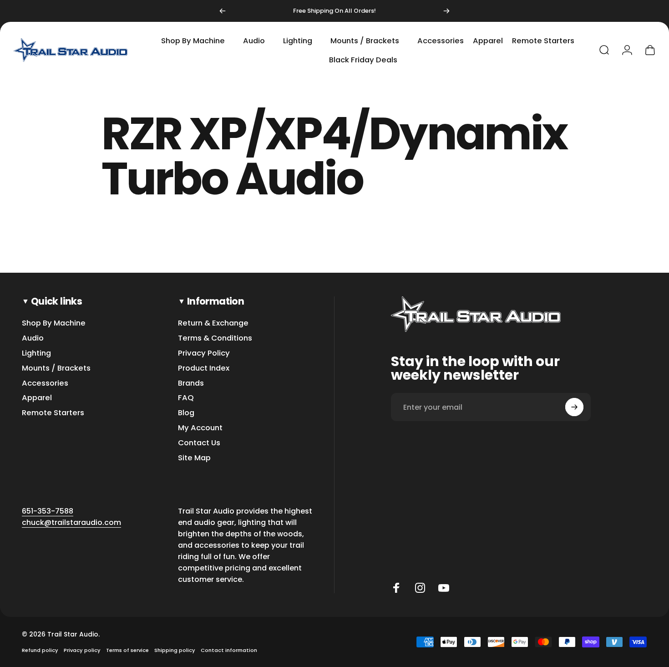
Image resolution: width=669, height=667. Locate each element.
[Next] (446, 11)
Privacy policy (82, 650)
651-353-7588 (47, 511)
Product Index (203, 368)
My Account (200, 428)
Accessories (45, 383)
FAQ (186, 398)
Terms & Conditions (215, 338)
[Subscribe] (574, 407)
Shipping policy (174, 650)
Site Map (194, 458)
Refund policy (40, 650)
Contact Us (199, 443)
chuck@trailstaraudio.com (71, 522)
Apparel (37, 398)
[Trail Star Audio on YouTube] (443, 587)
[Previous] (223, 11)
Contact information (229, 650)
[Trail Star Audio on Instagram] (420, 587)
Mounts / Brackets (56, 368)
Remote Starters (53, 413)
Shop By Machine (54, 323)
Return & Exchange (213, 323)
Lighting (36, 353)
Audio (33, 338)
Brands (191, 383)
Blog (186, 413)
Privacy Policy (204, 353)
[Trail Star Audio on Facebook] (396, 587)
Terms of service (127, 650)
